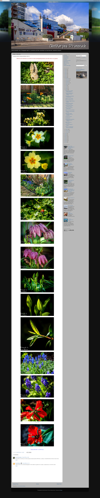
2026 (66, 69)
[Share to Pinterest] (30, 452)
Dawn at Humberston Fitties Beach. (69, 108)
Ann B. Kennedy (18, 457)
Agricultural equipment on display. (70, 164)
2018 (66, 135)
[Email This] (26, 452)
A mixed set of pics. (69, 116)
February (67, 130)
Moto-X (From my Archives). (68, 123)
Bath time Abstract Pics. (69, 99)
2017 (66, 136)
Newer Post (15, 484)
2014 (66, 140)
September (68, 82)
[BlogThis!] (27, 452)
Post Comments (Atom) (21, 486)
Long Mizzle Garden (67, 60)
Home (37, 484)
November (67, 80)
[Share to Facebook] (29, 452)
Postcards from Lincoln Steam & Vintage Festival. (69, 94)
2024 (66, 72)
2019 (66, 133)
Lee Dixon (65, 59)
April (66, 89)
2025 (66, 70)
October (67, 81)
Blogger (61, 490)
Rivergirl (65, 64)
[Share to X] (28, 452)
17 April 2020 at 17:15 (25, 463)
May (66, 88)
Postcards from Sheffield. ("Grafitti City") (70, 96)
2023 (66, 73)
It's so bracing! (70, 205)
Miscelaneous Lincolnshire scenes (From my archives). (70, 120)
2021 (66, 76)
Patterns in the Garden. (69, 98)
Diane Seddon (66, 56)
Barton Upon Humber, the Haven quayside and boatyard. (71, 147)
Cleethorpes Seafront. (70, 173)
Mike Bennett (66, 61)
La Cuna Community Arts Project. (70, 220)
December (67, 78)
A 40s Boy (65, 55)
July (66, 85)
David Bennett (18, 463)
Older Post (59, 484)
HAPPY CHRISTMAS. (70, 213)
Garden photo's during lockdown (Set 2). (69, 104)
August (67, 84)
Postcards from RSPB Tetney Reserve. (69, 91)
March (67, 129)
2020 (66, 77)
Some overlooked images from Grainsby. (71, 181)
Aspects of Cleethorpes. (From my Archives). (69, 127)
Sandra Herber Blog (67, 65)
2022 (66, 74)
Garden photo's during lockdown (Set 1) (69, 106)
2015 (66, 139)
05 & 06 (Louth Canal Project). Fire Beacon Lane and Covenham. (71, 190)
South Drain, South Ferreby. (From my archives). (69, 114)
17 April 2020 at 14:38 (25, 457)
